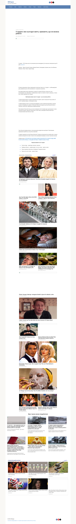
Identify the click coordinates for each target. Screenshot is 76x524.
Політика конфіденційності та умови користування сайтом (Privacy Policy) (22, 520)
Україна (20, 6)
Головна (10, 6)
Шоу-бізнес (46, 6)
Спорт (30, 6)
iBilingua (11, 2)
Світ (15, 6)
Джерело (23, 64)
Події (34, 6)
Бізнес (25, 6)
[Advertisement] (38, 18)
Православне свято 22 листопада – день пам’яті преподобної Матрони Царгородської (36, 446)
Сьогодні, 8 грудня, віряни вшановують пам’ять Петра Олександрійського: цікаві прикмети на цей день (35, 427)
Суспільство (32, 36)
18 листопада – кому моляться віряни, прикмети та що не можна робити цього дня (57, 446)
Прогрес (39, 6)
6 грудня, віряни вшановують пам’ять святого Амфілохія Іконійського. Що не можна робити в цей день (57, 427)
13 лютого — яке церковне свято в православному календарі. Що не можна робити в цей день (16, 426)
